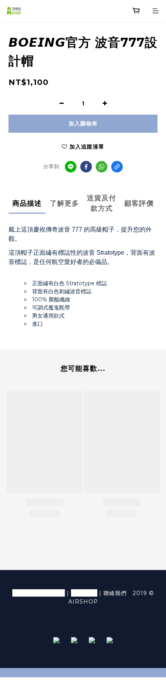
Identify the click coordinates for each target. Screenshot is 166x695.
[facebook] (86, 166)
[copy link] (117, 166)
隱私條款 (84, 593)
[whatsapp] (101, 166)
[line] (70, 166)
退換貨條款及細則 (38, 593)
